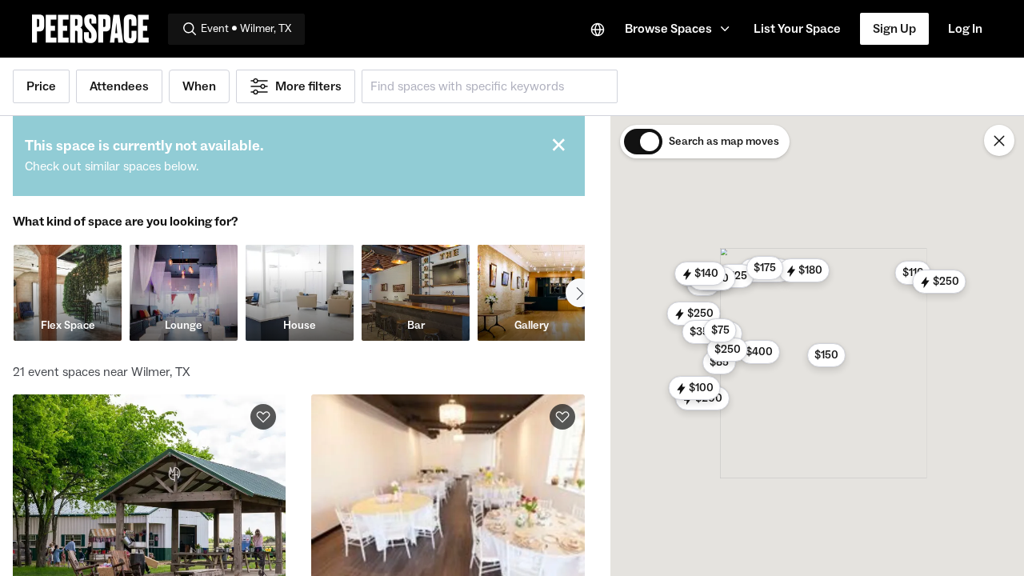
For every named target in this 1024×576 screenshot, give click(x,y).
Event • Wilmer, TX (246, 29)
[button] (679, 29)
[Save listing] (263, 417)
